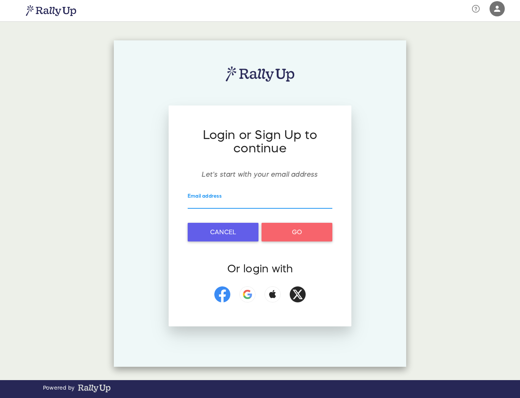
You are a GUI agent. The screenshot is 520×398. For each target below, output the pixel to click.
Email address (205, 195)
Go (297, 232)
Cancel (223, 232)
